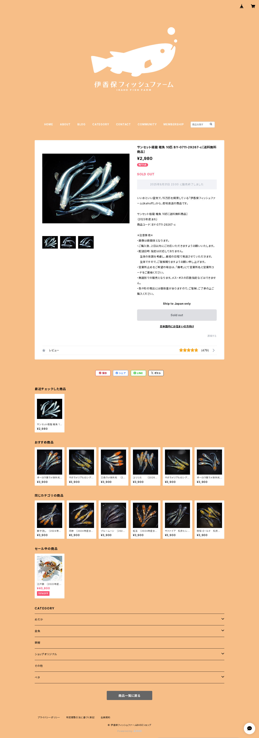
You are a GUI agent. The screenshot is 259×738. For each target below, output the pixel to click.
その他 (39, 665)
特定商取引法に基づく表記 (80, 717)
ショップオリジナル (46, 654)
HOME (48, 124)
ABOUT (65, 124)
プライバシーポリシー (49, 717)
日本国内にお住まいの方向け (177, 326)
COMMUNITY (147, 124)
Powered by (125, 731)
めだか (39, 619)
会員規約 (105, 717)
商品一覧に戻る (129, 696)
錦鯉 (37, 642)
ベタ (37, 677)
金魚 (37, 631)
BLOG (81, 124)
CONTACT (123, 124)
